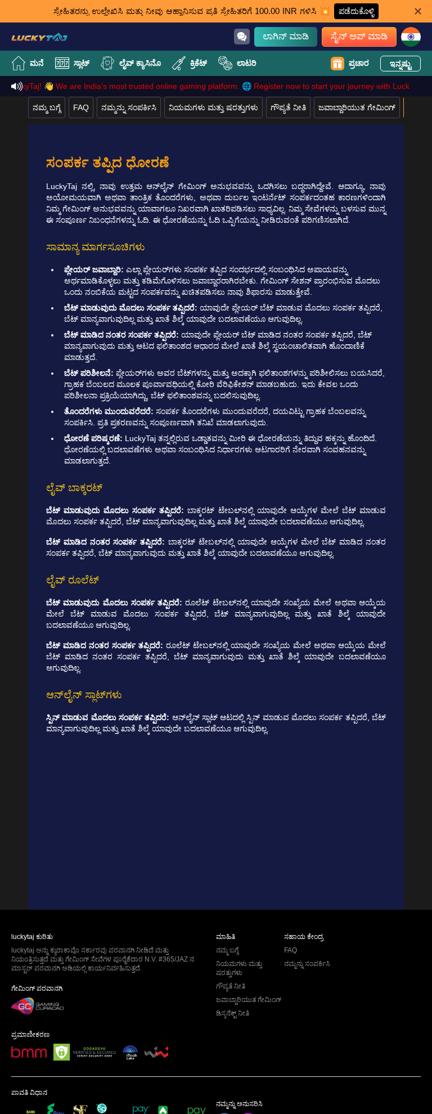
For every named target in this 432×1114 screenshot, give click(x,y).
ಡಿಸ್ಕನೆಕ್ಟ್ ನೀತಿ (232, 1013)
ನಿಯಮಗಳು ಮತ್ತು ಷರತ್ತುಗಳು (213, 107)
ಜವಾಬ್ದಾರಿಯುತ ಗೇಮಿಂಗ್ (356, 107)
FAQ (81, 107)
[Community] (242, 36)
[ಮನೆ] (39, 37)
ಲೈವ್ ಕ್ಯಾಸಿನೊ (140, 63)
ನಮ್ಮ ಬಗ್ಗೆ (47, 107)
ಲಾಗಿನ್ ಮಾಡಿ (286, 36)
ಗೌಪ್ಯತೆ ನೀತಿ (288, 107)
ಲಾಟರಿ (246, 63)
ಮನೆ (37, 63)
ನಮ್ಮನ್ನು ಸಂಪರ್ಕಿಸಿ (128, 107)
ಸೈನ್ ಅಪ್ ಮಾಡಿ (359, 36)
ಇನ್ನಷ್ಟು (400, 63)
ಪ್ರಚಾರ (359, 63)
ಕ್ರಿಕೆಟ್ (198, 63)
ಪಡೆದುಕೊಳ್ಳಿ (356, 11)
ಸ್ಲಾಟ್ (81, 63)
